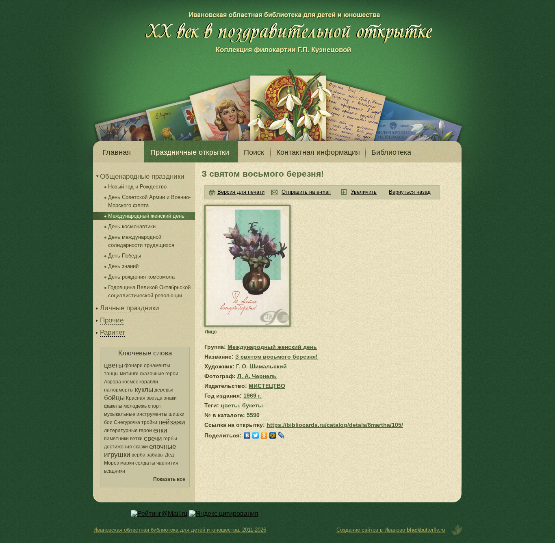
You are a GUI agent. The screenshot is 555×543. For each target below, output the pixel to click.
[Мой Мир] (273, 435)
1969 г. (252, 395)
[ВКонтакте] (247, 435)
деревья (163, 390)
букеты (252, 405)
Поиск (254, 152)
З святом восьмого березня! (276, 356)
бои (108, 422)
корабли (148, 382)
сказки (140, 447)
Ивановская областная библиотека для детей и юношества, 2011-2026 (179, 530)
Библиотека (391, 152)
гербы (170, 438)
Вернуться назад (410, 192)
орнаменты (157, 365)
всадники (114, 471)
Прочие (112, 320)
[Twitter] (255, 435)
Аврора (112, 382)
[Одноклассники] (264, 435)
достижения (118, 447)
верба (138, 455)
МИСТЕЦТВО (267, 386)
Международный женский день (146, 216)
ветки (136, 438)
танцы (111, 373)
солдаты (145, 463)
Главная (116, 152)
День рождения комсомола (141, 277)
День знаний (123, 266)
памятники (116, 438)
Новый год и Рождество (137, 187)
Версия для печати (240, 192)
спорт (154, 406)
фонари (133, 365)
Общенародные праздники (142, 176)
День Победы (124, 256)
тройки (149, 422)
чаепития (167, 463)
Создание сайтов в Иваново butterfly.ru (390, 530)
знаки (170, 398)
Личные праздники (129, 308)
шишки (176, 414)
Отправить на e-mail (306, 192)
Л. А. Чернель (257, 376)
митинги (129, 373)
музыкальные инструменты (135, 414)
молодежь (135, 406)
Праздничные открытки (189, 152)
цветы (230, 405)
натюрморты (119, 390)
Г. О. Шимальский (261, 366)
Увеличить (364, 192)
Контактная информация (318, 152)
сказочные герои (159, 373)
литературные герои (128, 430)
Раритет (112, 332)
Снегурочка (127, 422)
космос (130, 382)
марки (127, 463)
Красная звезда (144, 398)
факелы (113, 406)
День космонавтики (132, 226)
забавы (155, 455)
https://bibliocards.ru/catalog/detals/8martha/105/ (335, 425)
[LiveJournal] (281, 435)
